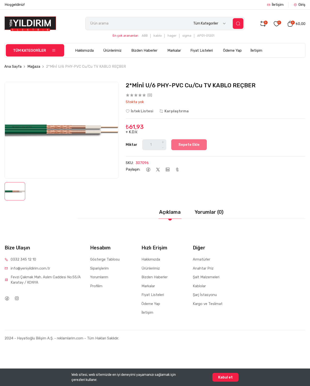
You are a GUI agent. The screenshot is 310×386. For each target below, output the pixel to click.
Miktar (131, 144)
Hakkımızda (84, 50)
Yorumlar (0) (209, 212)
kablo (158, 35)
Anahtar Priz (203, 268)
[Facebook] (148, 169)
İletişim (278, 4)
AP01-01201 (205, 35)
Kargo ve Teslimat (208, 304)
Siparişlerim (99, 268)
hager (172, 35)
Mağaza (33, 66)
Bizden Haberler (144, 50)
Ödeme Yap (232, 50)
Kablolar (199, 286)
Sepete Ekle (189, 144)
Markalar (174, 50)
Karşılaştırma (176, 111)
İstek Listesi (142, 111)
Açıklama (170, 212)
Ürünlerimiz (112, 50)
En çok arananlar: (126, 35)
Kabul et (225, 377)
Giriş (301, 4)
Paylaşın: (133, 169)
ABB (145, 35)
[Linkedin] (167, 169)
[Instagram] (16, 298)
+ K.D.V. (132, 132)
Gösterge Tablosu (105, 259)
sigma (186, 35)
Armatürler (201, 259)
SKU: (129, 163)
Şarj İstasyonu (205, 295)
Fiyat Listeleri (201, 50)
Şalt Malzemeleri (206, 277)
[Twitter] (158, 169)
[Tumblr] (177, 169)
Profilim (96, 286)
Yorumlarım (99, 277)
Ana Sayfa (13, 66)
